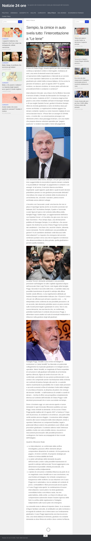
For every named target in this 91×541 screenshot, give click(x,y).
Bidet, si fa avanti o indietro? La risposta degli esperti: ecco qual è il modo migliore (11, 87)
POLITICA (5, 13)
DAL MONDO (62, 13)
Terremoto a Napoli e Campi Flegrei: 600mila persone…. (82, 61)
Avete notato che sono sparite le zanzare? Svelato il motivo (12, 109)
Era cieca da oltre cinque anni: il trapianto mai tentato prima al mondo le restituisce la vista (82, 82)
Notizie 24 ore (14, 5)
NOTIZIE (77, 36)
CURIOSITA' (5, 38)
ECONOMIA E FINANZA (76, 13)
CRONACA (14, 13)
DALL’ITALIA (52, 13)
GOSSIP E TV (24, 13)
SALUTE (33, 13)
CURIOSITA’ (42, 13)
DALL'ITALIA (30, 20)
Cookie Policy (6, 16)
